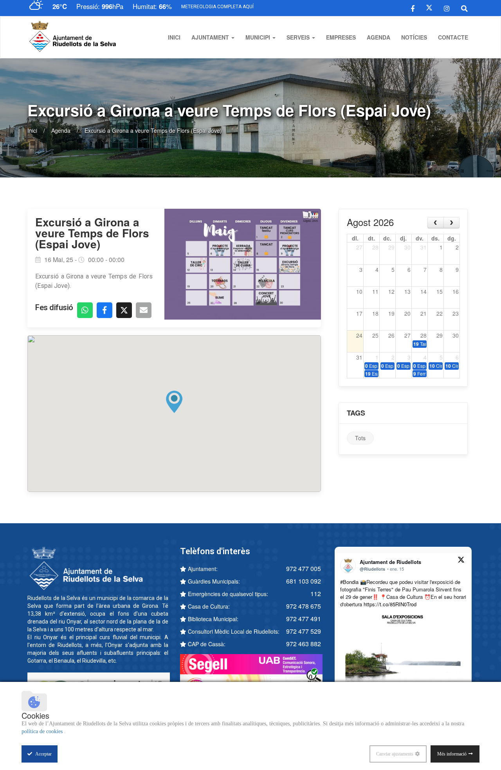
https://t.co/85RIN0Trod (390, 604)
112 (315, 593)
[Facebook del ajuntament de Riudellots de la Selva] (412, 8)
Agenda (378, 37)
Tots (360, 438)
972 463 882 (303, 643)
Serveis (299, 37)
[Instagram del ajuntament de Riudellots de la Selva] (447, 8)
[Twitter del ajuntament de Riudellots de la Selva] (429, 8)
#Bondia (349, 582)
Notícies (414, 37)
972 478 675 (303, 606)
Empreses (341, 37)
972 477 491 (303, 618)
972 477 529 (303, 631)
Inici (174, 37)
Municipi (258, 37)
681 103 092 (303, 581)
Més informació (452, 754)
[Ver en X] (461, 561)
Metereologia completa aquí (217, 6)
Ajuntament (211, 37)
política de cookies (43, 731)
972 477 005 (303, 568)
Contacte (453, 37)
